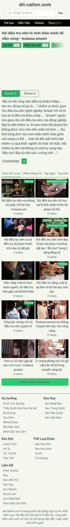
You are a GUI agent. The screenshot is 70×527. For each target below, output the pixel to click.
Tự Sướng (41, 458)
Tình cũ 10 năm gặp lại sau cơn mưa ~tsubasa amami (18, 365)
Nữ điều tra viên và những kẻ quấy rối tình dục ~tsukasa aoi (18, 205)
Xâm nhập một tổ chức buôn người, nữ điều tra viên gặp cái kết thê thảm (18, 287)
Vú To (6, 448)
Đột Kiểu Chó (11, 426)
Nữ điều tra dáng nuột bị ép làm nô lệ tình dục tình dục (52, 287)
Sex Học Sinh (43, 448)
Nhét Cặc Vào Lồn (14, 431)
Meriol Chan (10, 422)
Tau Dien (8, 417)
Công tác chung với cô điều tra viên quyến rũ (18, 324)
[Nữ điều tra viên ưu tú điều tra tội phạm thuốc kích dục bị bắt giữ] (18, 227)
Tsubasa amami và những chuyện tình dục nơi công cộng (51, 326)
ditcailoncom (35, 4)
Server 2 (30, 93)
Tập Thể (8, 458)
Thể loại (9, 22)
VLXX (38, 453)
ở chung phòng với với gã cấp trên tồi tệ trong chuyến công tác (52, 365)
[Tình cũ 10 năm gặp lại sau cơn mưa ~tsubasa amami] (18, 348)
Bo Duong (9, 412)
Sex (5, 475)
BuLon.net (9, 493)
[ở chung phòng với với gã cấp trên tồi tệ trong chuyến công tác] (51, 348)
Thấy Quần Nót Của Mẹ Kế (20, 408)
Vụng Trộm (10, 444)
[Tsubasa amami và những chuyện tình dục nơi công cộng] (51, 309)
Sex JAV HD (10, 479)
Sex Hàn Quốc (54, 412)
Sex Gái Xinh (43, 444)
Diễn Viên (24, 22)
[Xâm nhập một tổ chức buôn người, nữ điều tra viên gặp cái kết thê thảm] (18, 270)
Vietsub (39, 22)
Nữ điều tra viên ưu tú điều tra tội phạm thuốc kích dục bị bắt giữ (18, 244)
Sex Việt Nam (53, 417)
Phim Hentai (10, 470)
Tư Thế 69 (9, 453)
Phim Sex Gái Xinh (14, 503)
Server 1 (11, 93)
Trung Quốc (55, 22)
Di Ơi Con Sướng (13, 403)
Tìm (60, 13)
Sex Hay (8, 484)
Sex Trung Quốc (55, 408)
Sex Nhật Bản (53, 403)
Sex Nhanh (10, 489)
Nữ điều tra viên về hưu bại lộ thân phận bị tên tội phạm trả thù (51, 205)
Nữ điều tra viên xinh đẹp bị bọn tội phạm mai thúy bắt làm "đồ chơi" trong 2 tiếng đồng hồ (52, 246)
